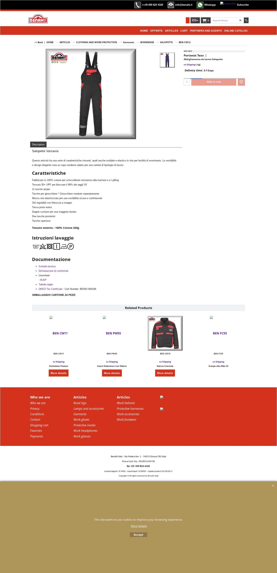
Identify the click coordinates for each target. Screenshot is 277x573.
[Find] (246, 20)
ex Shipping (189, 64)
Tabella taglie (46, 284)
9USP (43, 279)
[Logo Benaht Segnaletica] (38, 18)
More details (59, 373)
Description (38, 144)
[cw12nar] (167, 60)
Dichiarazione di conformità (53, 270)
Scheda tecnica (47, 266)
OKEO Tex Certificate (50, 289)
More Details (139, 526)
